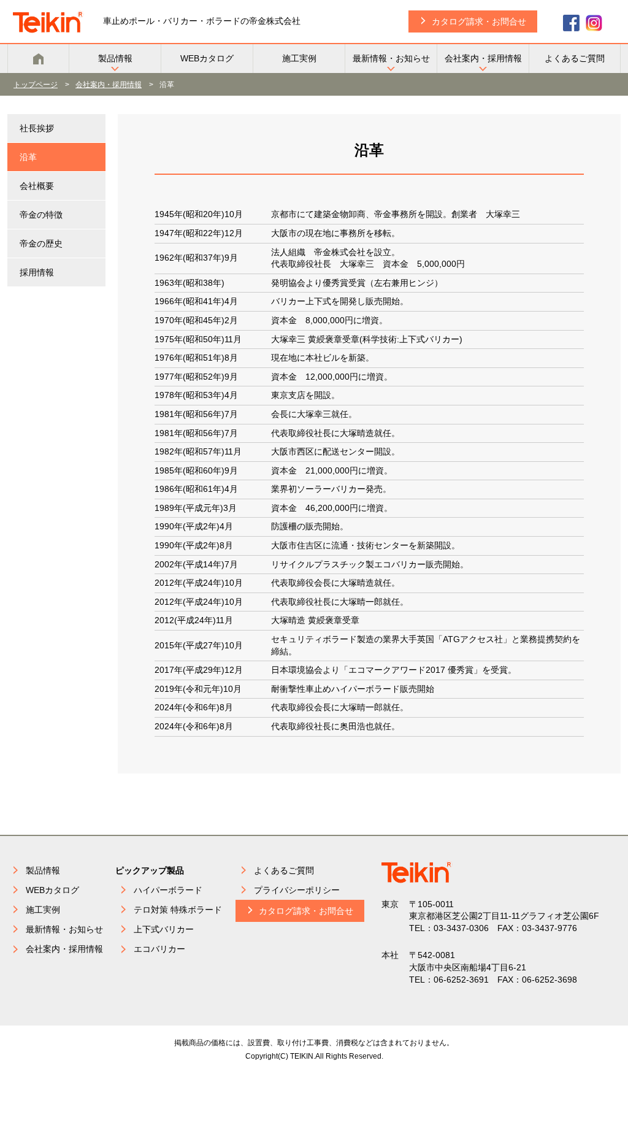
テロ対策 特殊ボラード (178, 910)
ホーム (38, 58)
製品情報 (115, 58)
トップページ (35, 84)
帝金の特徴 (41, 215)
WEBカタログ (207, 58)
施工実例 (299, 58)
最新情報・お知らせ (391, 58)
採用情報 (37, 272)
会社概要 (37, 186)
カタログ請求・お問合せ (479, 21)
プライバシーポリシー (297, 890)
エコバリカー (159, 949)
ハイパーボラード (168, 890)
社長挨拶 (37, 128)
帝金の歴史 (41, 243)
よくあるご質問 (575, 58)
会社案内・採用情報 (483, 58)
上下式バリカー (164, 929)
